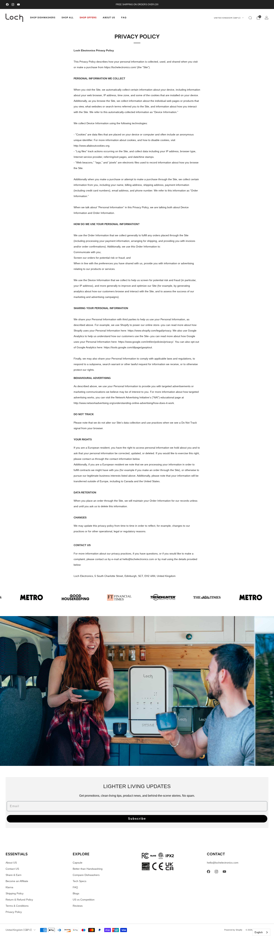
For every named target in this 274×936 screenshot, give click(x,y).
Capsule (77, 862)
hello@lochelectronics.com (222, 862)
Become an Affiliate (17, 881)
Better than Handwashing (88, 868)
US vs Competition (84, 899)
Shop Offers (88, 17)
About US (11, 862)
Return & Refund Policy (19, 899)
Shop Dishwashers (42, 17)
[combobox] (261, 932)
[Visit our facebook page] (7, 4)
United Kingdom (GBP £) (227, 18)
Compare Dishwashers (86, 874)
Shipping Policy (14, 893)
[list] (137, 597)
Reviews (78, 905)
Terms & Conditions (17, 905)
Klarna (9, 887)
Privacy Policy (14, 911)
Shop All (67, 17)
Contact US (12, 868)
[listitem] (137, 4)
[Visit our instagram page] (13, 4)
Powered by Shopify (233, 930)
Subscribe (137, 818)
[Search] (250, 18)
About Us (109, 17)
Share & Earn (13, 874)
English (259, 932)
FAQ (123, 17)
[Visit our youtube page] (18, 4)
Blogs (76, 893)
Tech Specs (79, 881)
